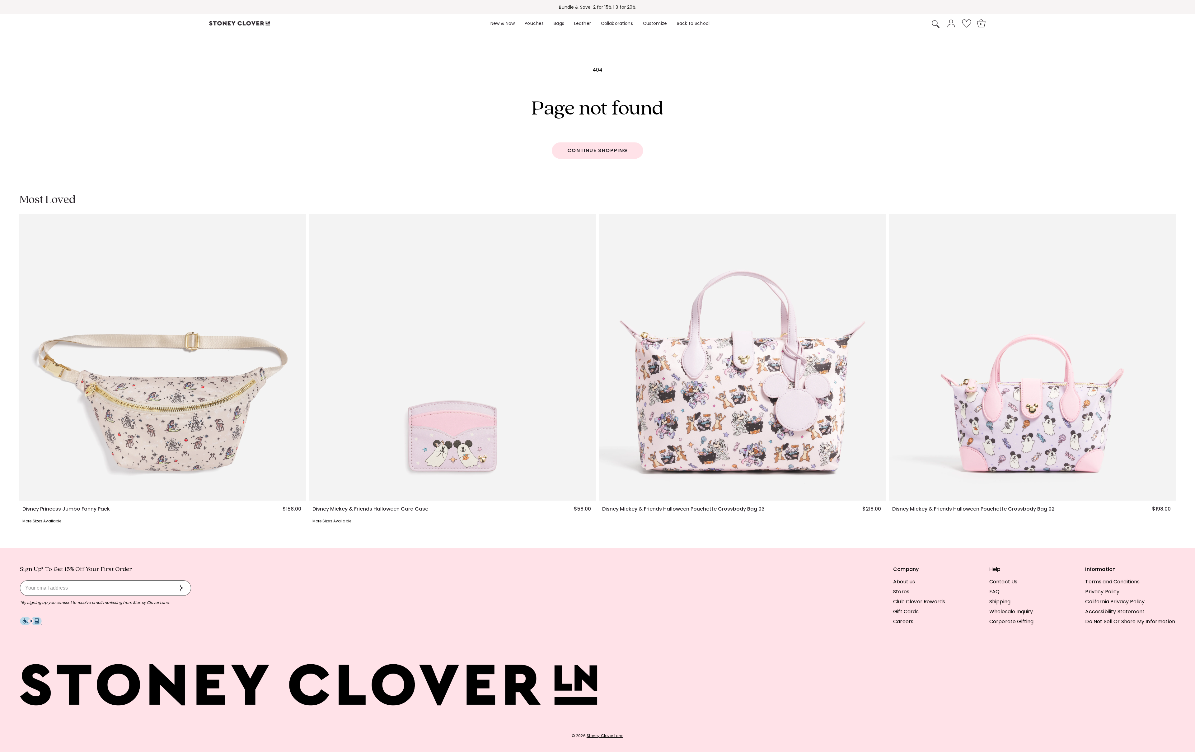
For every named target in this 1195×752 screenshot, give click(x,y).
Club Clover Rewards (919, 601)
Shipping (999, 601)
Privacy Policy (1102, 591)
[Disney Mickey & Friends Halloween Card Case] (452, 357)
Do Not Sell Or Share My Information (1130, 621)
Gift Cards (906, 611)
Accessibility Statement (1115, 611)
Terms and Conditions (1112, 581)
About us (904, 581)
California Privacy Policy (1115, 601)
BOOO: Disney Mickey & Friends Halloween (597, 7)
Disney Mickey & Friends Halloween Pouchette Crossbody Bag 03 (683, 509)
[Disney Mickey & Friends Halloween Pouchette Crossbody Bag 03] (742, 357)
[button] (935, 24)
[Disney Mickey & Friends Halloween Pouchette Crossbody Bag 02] (1032, 357)
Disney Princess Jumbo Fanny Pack (66, 509)
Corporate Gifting (1011, 621)
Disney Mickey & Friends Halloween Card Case (370, 509)
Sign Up (180, 588)
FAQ (994, 591)
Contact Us (1003, 581)
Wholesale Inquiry (1011, 611)
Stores (901, 591)
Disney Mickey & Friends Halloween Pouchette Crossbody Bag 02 (973, 509)
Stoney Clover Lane (605, 735)
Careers (903, 621)
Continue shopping (597, 150)
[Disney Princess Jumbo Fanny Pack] (162, 357)
